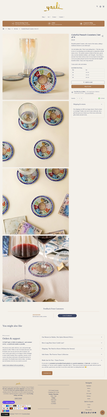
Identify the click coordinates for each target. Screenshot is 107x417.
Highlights (88, 385)
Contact (88, 404)
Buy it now (88, 86)
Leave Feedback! (67, 315)
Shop (44, 17)
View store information (89, 93)
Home (88, 391)
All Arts (16, 29)
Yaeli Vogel (12, 413)
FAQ (89, 407)
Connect (62, 17)
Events (54, 17)
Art (49, 17)
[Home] (53, 6)
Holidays (89, 396)
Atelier (88, 398)
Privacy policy (89, 409)
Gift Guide (88, 393)
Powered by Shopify (26, 413)
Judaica (88, 388)
